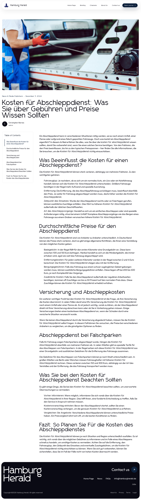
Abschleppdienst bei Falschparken (13, 163)
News (99, 478)
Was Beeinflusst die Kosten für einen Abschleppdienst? (17, 143)
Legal (134, 493)
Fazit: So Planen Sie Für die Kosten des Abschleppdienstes (17, 177)
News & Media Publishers (12, 96)
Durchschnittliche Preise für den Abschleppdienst (18, 149)
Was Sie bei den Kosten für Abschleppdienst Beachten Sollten (19, 170)
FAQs (108, 478)
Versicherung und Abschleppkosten (12, 156)
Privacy (121, 493)
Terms (128, 493)
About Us (113, 493)
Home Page (88, 478)
